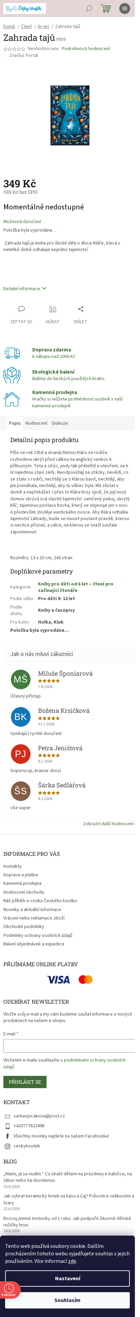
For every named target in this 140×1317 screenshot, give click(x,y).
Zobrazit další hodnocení (108, 823)
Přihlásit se (25, 1082)
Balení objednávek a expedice (33, 944)
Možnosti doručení (22, 222)
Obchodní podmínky (23, 926)
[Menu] (125, 8)
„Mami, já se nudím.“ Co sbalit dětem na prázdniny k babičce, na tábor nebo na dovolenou (67, 1177)
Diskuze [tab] (60, 423)
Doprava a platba (20, 875)
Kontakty (12, 866)
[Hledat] (89, 8)
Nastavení (67, 1278)
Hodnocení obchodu (23, 892)
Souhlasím (67, 1300)
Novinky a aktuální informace (32, 909)
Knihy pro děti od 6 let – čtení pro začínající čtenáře (75, 587)
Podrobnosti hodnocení (86, 49)
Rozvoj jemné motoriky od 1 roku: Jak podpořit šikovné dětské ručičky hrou (67, 1222)
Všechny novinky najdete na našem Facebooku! (61, 1136)
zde (72, 1261)
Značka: (23, 55)
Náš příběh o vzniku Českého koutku (40, 900)
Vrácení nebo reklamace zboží (34, 918)
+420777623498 (29, 1126)
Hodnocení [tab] (36, 423)
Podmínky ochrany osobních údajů (37, 935)
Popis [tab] (15, 423)
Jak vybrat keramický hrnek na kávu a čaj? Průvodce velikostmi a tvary (68, 1199)
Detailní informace (21, 288)
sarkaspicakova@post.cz (39, 1116)
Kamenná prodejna (22, 883)
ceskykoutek (27, 1146)
